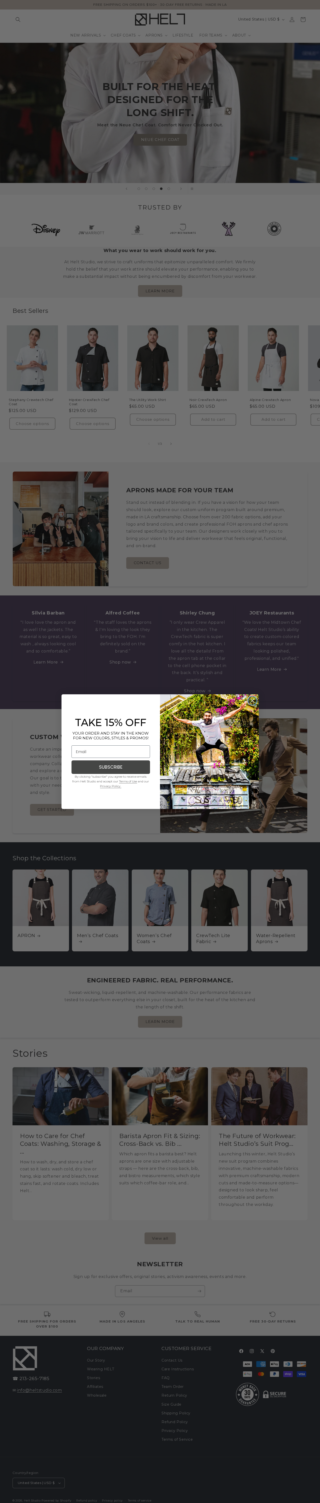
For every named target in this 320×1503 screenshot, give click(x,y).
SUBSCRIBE (110, 767)
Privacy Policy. (110, 786)
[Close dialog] (252, 700)
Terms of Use (128, 781)
